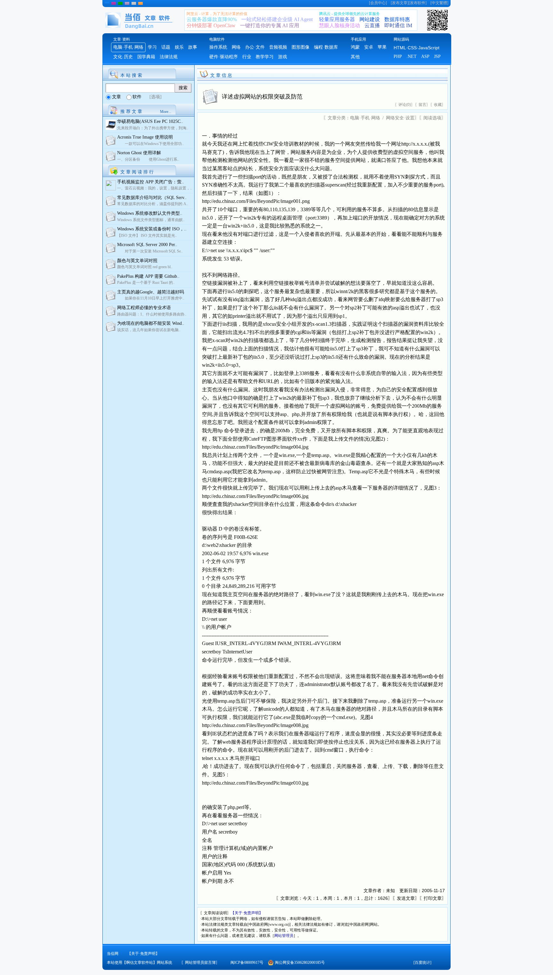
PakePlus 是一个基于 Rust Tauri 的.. (146, 282)
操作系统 (218, 47)
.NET (411, 56)
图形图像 (300, 47)
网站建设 (369, 19)
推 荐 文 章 (131, 111)
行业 (246, 56)
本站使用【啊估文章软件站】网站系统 (139, 962)
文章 (116, 96)
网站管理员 (283, 935)
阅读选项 (432, 118)
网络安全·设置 (400, 118)
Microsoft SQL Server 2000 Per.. (147, 244)
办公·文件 (255, 47)
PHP (398, 56)
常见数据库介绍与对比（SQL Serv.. (152, 197)
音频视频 (278, 47)
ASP (425, 56)
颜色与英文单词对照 (137, 260)
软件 (136, 96)
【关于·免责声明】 (247, 913)
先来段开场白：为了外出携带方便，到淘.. (152, 128)
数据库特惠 (397, 19)
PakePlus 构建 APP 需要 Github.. (148, 276)
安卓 (368, 47)
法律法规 (169, 56)
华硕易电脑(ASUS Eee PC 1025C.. (150, 121)
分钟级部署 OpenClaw (211, 25)
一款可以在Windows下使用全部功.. (150, 143)
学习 (152, 47)
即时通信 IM (398, 25)
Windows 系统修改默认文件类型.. (149, 213)
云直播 (372, 25)
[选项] (155, 96)
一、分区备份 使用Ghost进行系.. (148, 159)
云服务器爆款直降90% (212, 19)
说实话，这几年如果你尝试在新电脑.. (148, 330)
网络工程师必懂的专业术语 (144, 307)
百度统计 (422, 962)
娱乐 (179, 47)
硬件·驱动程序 (223, 56)
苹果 (382, 47)
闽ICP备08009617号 (246, 962)
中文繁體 (439, 3)
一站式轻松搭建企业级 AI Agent (277, 19)
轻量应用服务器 (337, 19)
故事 (192, 47)
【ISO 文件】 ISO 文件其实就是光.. (147, 235)
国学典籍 (146, 56)
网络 (236, 47)
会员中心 (378, 3)
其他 (355, 56)
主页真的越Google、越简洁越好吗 (150, 292)
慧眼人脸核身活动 (339, 25)
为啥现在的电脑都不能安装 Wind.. (150, 323)
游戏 (282, 56)
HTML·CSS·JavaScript (416, 47)
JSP (437, 56)
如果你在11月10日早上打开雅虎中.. (150, 298)
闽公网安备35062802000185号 (300, 962)
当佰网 (112, 953)
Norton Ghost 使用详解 (139, 152)
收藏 (438, 104)
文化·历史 (123, 56)
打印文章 (433, 898)
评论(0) (404, 104)
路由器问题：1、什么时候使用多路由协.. (151, 314)
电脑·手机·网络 (128, 47)
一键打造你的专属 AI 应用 (269, 25)
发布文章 (399, 3)
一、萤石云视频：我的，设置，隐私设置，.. (154, 188)
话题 (165, 47)
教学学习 (265, 56)
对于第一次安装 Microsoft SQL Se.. (150, 251)
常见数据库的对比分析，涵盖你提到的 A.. (152, 204)
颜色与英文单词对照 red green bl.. (144, 267)
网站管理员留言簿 (200, 962)
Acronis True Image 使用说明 (145, 137)
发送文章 (406, 898)
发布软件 (417, 3)
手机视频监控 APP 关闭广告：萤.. (150, 182)
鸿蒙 (355, 47)
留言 (422, 104)
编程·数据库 (326, 47)
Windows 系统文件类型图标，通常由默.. (151, 220)
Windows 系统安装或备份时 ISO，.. (152, 229)
